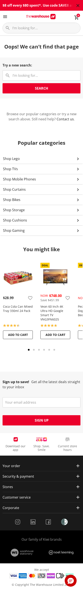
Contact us (65, 119)
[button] (71, 581)
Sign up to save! (16, 381)
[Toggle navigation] (5, 16)
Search (41, 88)
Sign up (42, 420)
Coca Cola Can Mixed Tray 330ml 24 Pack (18, 308)
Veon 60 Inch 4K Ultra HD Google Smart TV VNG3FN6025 (51, 312)
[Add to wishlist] (30, 298)
